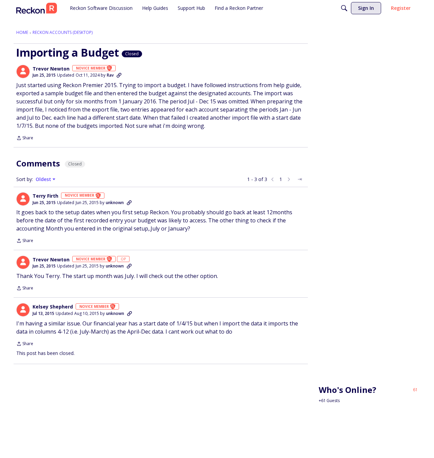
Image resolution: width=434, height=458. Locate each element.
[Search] (344, 8)
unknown (115, 202)
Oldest (44, 179)
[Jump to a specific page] (299, 179)
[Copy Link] (119, 75)
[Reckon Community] (36, 8)
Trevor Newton (51, 69)
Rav (110, 75)
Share (24, 138)
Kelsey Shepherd (53, 307)
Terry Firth (45, 196)
